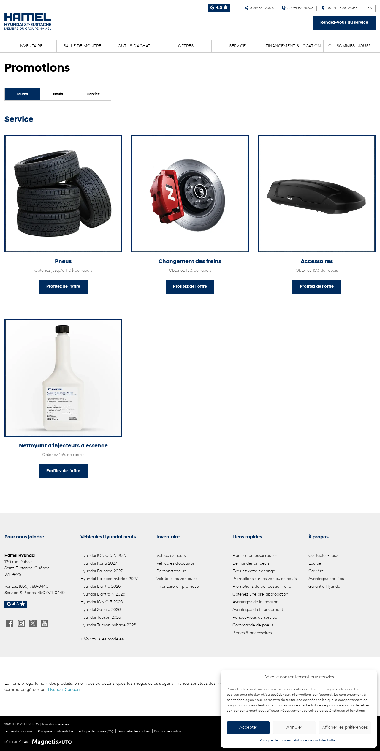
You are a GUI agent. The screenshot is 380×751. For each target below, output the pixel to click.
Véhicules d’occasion (175, 563)
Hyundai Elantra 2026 (100, 587)
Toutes (22, 94)
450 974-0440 (51, 593)
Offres (186, 46)
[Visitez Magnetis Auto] (53, 742)
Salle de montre (82, 46)
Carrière (316, 571)
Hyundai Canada (64, 690)
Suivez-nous (261, 8)
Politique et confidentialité (55, 731)
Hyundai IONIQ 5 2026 (101, 602)
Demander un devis (250, 563)
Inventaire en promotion (178, 587)
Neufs (58, 94)
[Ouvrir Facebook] (9, 623)
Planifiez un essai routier (254, 556)
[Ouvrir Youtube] (44, 623)
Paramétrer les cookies (134, 731)
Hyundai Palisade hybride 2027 (109, 579)
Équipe (314, 563)
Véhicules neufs (171, 556)
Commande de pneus (252, 625)
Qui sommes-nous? (349, 46)
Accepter (248, 727)
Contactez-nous (323, 556)
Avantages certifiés (326, 579)
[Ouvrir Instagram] (21, 623)
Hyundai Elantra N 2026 (102, 594)
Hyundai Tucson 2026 (100, 617)
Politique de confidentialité (314, 740)
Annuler (294, 727)
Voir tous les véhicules (176, 579)
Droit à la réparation (167, 731)
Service (237, 46)
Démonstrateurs (171, 571)
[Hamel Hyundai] (27, 21)
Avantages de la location (255, 602)
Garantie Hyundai (324, 587)
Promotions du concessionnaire (261, 587)
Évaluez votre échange (253, 571)
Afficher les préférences (345, 727)
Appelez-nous (300, 8)
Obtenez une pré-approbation (260, 594)
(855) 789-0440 (33, 587)
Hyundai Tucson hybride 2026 (108, 625)
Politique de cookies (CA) (96, 731)
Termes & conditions (18, 731)
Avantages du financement (257, 610)
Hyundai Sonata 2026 (100, 610)
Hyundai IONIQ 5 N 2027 (103, 556)
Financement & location (293, 46)
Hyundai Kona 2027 (98, 563)
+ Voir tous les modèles (102, 639)
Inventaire (30, 46)
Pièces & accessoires (252, 633)
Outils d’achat (134, 46)
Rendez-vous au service (344, 23)
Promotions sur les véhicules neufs (264, 579)
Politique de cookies (275, 740)
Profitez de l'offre (63, 287)
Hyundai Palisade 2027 (101, 571)
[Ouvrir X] (33, 623)
